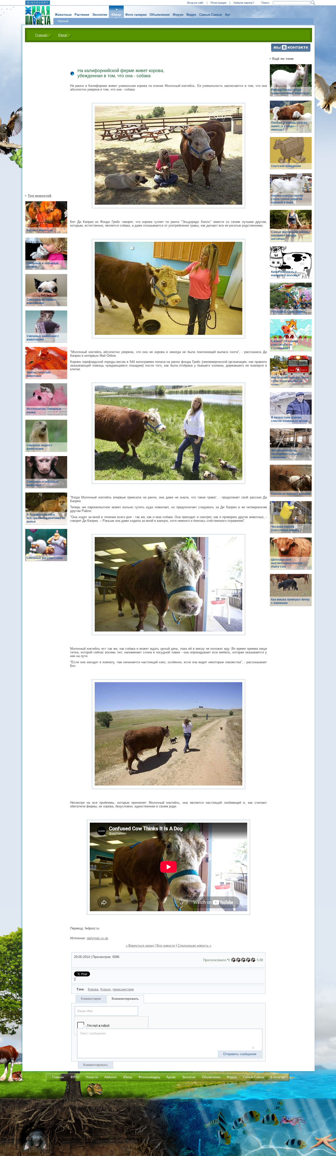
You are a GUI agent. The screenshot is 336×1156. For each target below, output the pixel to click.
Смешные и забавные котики (43, 265)
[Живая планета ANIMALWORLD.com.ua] (36, 15)
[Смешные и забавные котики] (46, 256)
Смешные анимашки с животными (43, 337)
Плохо (238, 959)
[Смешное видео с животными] (46, 438)
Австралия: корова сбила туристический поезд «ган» (289, 381)
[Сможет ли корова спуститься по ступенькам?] (291, 338)
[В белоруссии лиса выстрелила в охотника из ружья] (46, 511)
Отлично (253, 959)
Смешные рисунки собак (45, 558)
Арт (227, 14)
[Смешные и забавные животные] (46, 475)
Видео (191, 14)
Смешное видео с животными (39, 447)
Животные (63, 14)
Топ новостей (39, 196)
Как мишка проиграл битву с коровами (290, 601)
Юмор (116, 14)
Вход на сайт (195, 2)
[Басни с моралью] (46, 220)
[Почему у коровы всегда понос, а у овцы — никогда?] (291, 119)
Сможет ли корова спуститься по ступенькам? (284, 344)
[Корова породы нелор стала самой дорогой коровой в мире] (291, 192)
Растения (82, 14)
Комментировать (125, 999)
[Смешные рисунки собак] (46, 548)
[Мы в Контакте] (290, 50)
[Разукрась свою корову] (291, 301)
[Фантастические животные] (46, 366)
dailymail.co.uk (97, 938)
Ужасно (233, 959)
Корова (93, 989)
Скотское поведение (286, 166)
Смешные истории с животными (41, 301)
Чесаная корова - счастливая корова (285, 528)
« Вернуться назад (140, 945)
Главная (41, 35)
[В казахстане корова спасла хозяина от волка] (291, 411)
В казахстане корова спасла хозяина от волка (289, 419)
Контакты (277, 1077)
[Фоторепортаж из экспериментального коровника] (291, 447)
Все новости (165, 945)
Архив (170, 1077)
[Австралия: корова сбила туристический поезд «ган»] (291, 374)
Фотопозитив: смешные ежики (44, 410)
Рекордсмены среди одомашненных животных (290, 91)
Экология (99, 14)
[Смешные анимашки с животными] (46, 329)
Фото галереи (136, 14)
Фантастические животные (39, 374)
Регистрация (218, 2)
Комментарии (91, 999)
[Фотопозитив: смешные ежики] (46, 402)
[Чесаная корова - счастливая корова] (291, 520)
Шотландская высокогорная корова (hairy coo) (287, 563)
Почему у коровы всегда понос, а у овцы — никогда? (289, 126)
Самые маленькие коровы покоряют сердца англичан (290, 235)
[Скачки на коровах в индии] (291, 483)
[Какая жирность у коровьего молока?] (291, 265)
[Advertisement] (43, 117)
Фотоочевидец (149, 1077)
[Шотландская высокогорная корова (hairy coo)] (291, 556)
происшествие (123, 989)
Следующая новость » (194, 945)
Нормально (243, 959)
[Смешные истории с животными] (46, 293)
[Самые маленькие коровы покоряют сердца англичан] (291, 228)
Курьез (105, 989)
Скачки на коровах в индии (290, 493)
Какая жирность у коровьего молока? (285, 273)
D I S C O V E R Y (37, 2)
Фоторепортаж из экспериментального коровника (286, 454)
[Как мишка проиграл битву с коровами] (291, 593)
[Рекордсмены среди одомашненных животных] (291, 83)
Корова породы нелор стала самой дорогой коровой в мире (287, 199)
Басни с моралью (39, 230)
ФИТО (74, 1077)
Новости (92, 1077)
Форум (178, 14)
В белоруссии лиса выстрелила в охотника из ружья (46, 518)
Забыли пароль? (243, 2)
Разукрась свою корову (288, 311)
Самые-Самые (210, 14)
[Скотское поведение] (291, 156)
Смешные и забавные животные (43, 483)
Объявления (160, 14)
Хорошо (248, 959)
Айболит (110, 1077)
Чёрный (62, 21)
